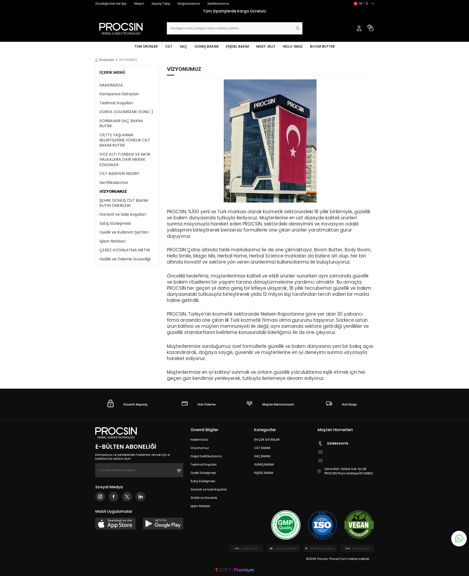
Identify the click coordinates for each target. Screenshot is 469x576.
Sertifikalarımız (218, 3)
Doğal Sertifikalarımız (206, 456)
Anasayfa (106, 60)
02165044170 (337, 443)
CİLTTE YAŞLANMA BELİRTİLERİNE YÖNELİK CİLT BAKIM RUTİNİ (124, 140)
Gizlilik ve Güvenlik (204, 498)
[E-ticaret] (234, 570)
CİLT (168, 46)
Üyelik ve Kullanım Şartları (124, 232)
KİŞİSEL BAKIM (237, 46)
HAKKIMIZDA (111, 85)
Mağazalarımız (189, 3)
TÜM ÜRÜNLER (146, 46)
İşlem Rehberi (112, 241)
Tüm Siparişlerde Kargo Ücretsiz (234, 11)
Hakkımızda (199, 439)
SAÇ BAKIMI (262, 456)
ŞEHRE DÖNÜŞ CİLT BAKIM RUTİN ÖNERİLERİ (123, 203)
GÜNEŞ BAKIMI (206, 46)
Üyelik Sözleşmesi (203, 473)
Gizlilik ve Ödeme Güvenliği (124, 259)
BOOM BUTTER (322, 46)
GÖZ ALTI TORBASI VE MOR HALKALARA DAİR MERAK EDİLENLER (124, 159)
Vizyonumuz (200, 448)
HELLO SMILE (293, 46)
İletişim (139, 3)
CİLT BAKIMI (262, 448)
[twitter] (127, 496)
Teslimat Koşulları (116, 103)
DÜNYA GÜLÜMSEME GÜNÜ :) (126, 111)
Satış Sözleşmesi (115, 223)
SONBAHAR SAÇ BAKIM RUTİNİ (120, 123)
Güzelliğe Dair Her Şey (111, 3)
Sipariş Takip (160, 3)
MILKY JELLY (265, 46)
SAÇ (183, 46)
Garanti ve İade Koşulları (122, 214)
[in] (140, 496)
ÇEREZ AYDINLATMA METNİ (124, 250)
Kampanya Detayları (119, 93)
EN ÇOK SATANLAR (267, 439)
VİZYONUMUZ (113, 191)
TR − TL (363, 3)
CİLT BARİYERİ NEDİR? (119, 173)
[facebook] (113, 496)
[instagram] (100, 496)
